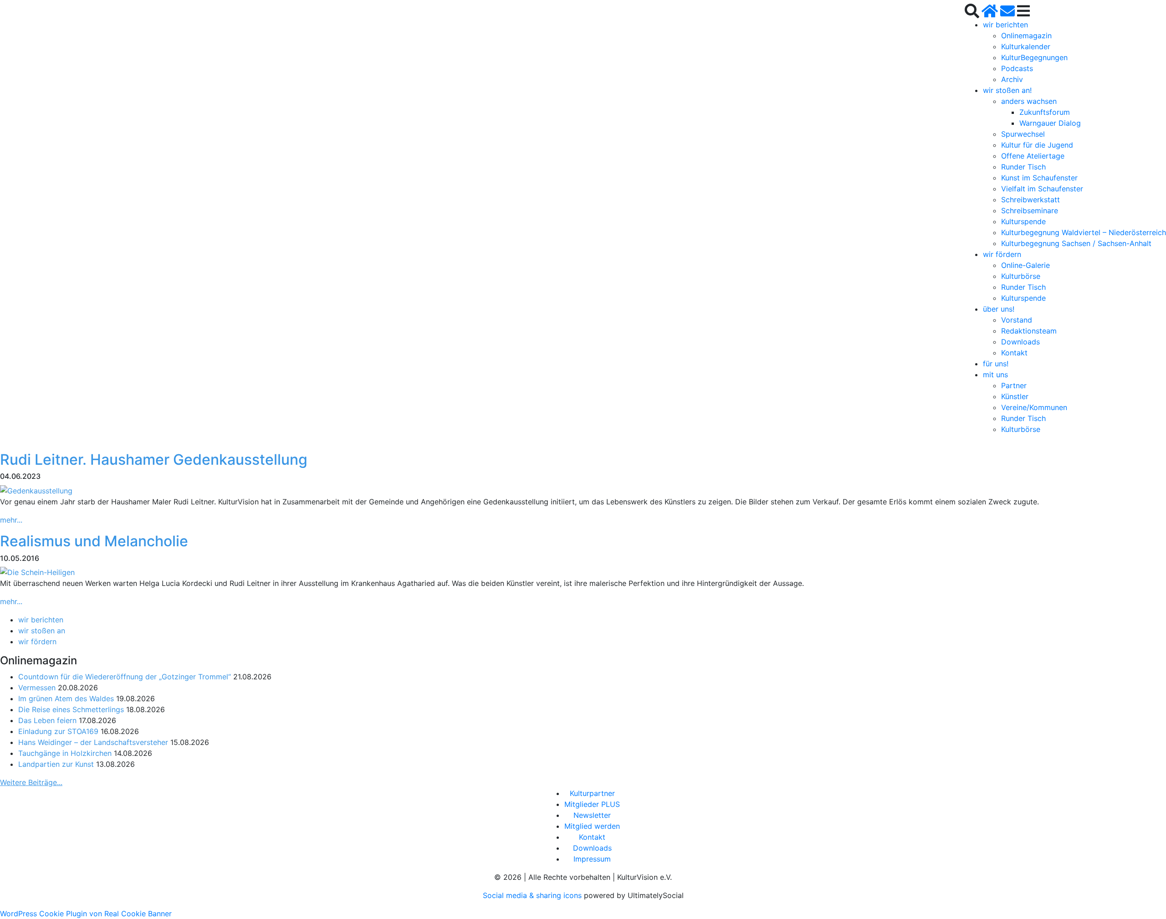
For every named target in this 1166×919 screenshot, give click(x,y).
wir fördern (1002, 254)
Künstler (1014, 396)
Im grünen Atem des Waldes (66, 698)
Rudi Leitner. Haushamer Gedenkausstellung (153, 459)
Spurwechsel (1023, 134)
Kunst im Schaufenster (1039, 177)
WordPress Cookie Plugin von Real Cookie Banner (86, 913)
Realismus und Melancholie (94, 541)
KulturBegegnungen (1034, 57)
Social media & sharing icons (533, 895)
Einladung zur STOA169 (58, 731)
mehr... (11, 519)
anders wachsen (1029, 101)
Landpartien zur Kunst (56, 764)
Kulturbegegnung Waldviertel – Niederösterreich (1083, 232)
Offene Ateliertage (1032, 155)
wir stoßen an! (1007, 90)
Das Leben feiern (47, 720)
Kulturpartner (592, 793)
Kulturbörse (1020, 276)
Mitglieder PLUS (592, 804)
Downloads (1020, 341)
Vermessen (37, 687)
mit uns (995, 374)
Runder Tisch (1023, 166)
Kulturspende (1023, 221)
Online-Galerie (1025, 265)
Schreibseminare (1029, 210)
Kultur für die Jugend (1037, 144)
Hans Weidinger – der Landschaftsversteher (93, 742)
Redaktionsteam (1029, 330)
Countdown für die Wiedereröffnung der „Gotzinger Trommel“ (124, 676)
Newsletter (592, 815)
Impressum (592, 858)
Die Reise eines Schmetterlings (71, 709)
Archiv (1012, 79)
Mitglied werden (592, 826)
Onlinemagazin (1026, 35)
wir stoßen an (41, 630)
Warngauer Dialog (1050, 123)
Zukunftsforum (1044, 112)
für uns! (995, 363)
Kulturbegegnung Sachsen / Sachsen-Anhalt (1076, 243)
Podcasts (1017, 68)
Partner (1014, 385)
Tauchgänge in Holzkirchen (65, 753)
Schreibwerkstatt (1030, 199)
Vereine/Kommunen (1034, 407)
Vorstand (1016, 319)
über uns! (998, 308)
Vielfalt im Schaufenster (1042, 188)
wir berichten (1005, 24)
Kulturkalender (1025, 46)
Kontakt (1014, 352)
